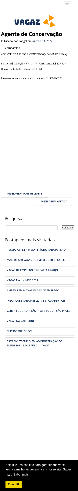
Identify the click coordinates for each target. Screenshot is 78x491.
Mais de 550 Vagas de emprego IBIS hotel (36, 260)
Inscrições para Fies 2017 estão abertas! (36, 300)
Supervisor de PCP (19, 331)
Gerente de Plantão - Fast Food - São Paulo (39, 311)
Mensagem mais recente (24, 193)
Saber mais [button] (21, 474)
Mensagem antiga (54, 201)
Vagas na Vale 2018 (20, 321)
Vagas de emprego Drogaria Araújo (32, 270)
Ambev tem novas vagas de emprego (33, 290)
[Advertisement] (39, 136)
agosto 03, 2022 (42, 41)
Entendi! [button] (13, 484)
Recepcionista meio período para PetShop (37, 249)
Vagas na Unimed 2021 (22, 280)
